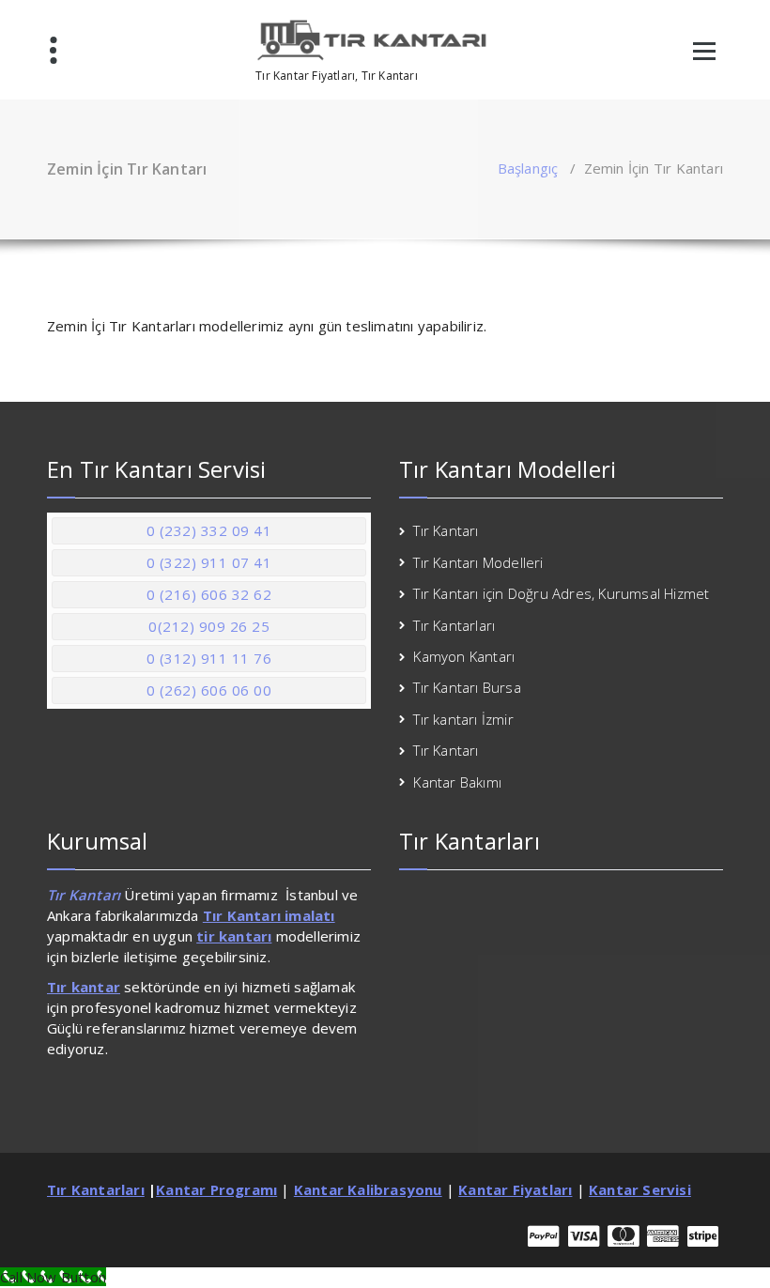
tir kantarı (233, 936)
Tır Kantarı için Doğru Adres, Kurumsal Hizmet (561, 593)
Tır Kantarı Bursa (466, 687)
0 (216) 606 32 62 (209, 594)
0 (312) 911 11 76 (209, 658)
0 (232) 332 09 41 (209, 530)
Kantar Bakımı (457, 782)
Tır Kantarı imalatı (269, 915)
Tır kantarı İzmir (463, 719)
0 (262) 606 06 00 (209, 690)
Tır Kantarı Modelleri (478, 562)
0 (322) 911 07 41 (209, 562)
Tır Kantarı (445, 530)
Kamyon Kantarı (464, 656)
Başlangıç (528, 168)
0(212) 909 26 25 (209, 626)
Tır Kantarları (454, 625)
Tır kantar (83, 986)
